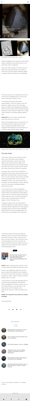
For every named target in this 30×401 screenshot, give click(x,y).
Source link (8, 301)
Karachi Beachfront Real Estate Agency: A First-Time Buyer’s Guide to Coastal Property (18, 365)
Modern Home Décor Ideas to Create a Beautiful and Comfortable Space (17, 330)
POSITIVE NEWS (5, 26)
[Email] (12, 36)
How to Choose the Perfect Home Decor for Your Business (18, 337)
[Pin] (8, 36)
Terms (7, 382)
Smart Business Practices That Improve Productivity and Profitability (17, 358)
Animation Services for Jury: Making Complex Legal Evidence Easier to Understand (16, 351)
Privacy (3, 382)
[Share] (0, 36)
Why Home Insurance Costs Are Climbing (18, 344)
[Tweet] (4, 36)
